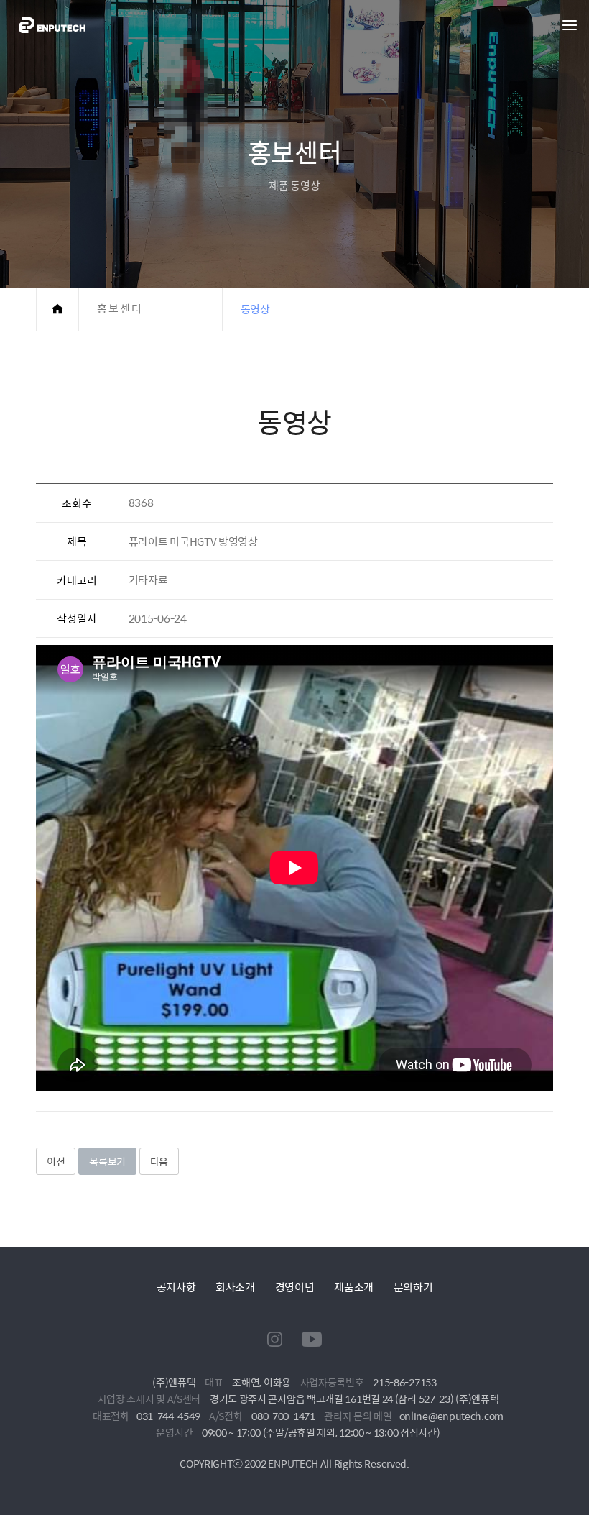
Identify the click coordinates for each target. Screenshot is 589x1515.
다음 (159, 1161)
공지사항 (176, 1286)
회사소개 (235, 1286)
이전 (56, 1161)
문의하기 (413, 1286)
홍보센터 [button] (120, 309)
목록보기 (107, 1161)
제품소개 (354, 1286)
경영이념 (295, 1286)
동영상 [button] (255, 309)
